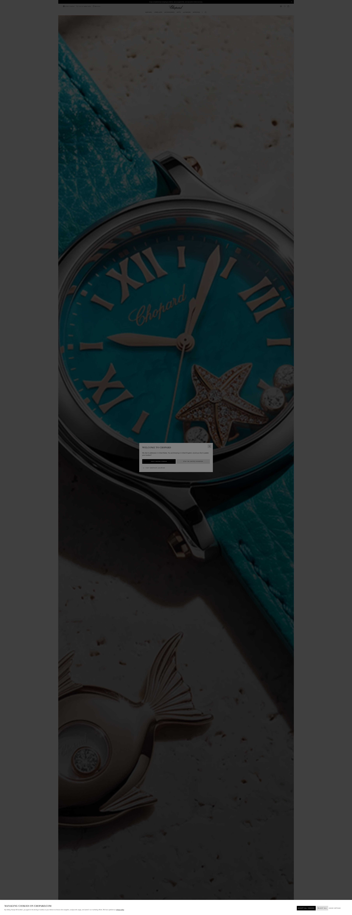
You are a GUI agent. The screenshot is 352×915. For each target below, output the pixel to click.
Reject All (322, 908)
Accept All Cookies (306, 908)
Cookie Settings (335, 908)
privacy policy (120, 909)
